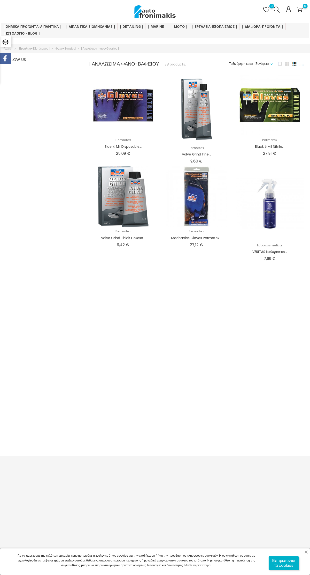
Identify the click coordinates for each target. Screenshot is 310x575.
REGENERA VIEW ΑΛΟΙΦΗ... (196, 337)
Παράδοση (139, 480)
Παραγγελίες (192, 488)
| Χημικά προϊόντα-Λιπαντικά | (32, 26)
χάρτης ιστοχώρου (144, 523)
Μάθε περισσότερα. (197, 565)
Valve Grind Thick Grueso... (123, 238)
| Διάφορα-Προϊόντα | (262, 26)
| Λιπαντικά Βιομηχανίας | (91, 26)
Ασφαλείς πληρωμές (146, 508)
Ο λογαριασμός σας (203, 470)
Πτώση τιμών (90, 480)
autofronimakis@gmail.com (31, 523)
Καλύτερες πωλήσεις (95, 495)
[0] (300, 10)
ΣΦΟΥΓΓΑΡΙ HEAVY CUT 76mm (123, 428)
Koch (270, 330)
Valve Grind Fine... (196, 154)
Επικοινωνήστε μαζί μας (148, 515)
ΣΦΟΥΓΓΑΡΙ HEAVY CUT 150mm (269, 428)
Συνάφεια (262, 63)
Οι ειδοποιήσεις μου (196, 518)
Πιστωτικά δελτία (195, 495)
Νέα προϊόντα (90, 488)
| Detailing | (132, 26)
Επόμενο (294, 448)
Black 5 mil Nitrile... (269, 146)
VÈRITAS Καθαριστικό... (269, 251)
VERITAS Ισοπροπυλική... (123, 337)
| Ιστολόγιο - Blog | (21, 33)
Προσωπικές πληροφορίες (201, 480)
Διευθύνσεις (191, 503)
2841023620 (18, 508)
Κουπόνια (190, 510)
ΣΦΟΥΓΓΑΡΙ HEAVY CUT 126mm (196, 428)
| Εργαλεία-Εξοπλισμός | (215, 26)
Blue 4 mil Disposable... (123, 146)
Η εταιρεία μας (142, 500)
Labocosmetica (269, 245)
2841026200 (18, 515)
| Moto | (179, 26)
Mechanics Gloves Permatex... (196, 238)
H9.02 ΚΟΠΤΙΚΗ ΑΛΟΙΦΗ (269, 337)
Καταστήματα (141, 530)
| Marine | (157, 26)
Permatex (123, 140)
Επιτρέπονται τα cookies (283, 563)
